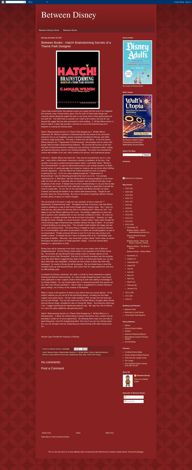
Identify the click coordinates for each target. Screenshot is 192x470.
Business (72, 352)
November (131, 256)
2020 (127, 205)
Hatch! (69, 171)
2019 (127, 208)
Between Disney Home (49, 30)
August (130, 266)
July (129, 269)
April (129, 279)
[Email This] (75, 349)
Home (78, 433)
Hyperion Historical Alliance (135, 334)
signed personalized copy (77, 306)
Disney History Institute (133, 328)
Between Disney (68, 14)
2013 (127, 225)
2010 (127, 299)
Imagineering (73, 354)
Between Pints (130, 309)
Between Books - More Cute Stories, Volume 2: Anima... (138, 242)
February (131, 285)
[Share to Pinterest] (86, 349)
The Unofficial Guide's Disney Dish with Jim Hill (136, 365)
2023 (127, 195)
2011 (127, 296)
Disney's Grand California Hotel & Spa (55, 354)
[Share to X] (80, 349)
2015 (127, 218)
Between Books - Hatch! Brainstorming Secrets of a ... (139, 231)
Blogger (140, 452)
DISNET (128, 331)
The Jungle (129, 361)
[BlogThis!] (78, 349)
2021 (127, 202)
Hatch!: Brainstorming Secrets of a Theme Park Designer (64, 132)
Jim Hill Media (130, 342)
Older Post (110, 433)
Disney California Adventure (98, 352)
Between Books (70, 30)
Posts (128, 397)
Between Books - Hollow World (139, 251)
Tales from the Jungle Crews (135, 358)
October (130, 259)
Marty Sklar (82, 354)
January (130, 289)
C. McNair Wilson (82, 352)
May (129, 275)
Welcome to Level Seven (134, 312)
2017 (127, 211)
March (129, 282)
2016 (127, 215)
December (131, 227)
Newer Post (46, 433)
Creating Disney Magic (133, 352)
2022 (127, 198)
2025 (127, 188)
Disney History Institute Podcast (137, 355)
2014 (127, 221)
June (129, 272)
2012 (127, 293)
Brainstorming (64, 352)
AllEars (127, 325)
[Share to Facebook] (83, 349)
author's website (47, 295)
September (131, 262)
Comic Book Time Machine (135, 315)
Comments (130, 401)
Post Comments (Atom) (60, 437)
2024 (127, 192)
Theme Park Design (94, 354)
